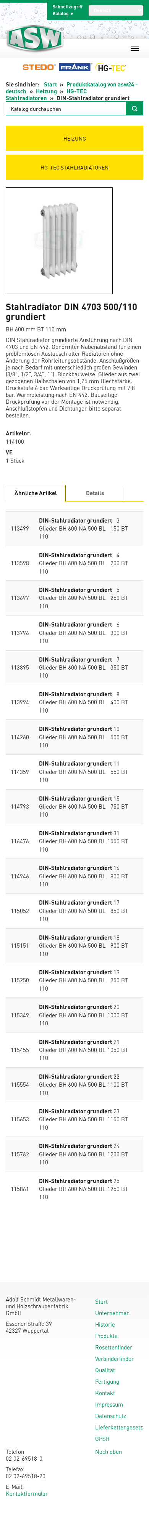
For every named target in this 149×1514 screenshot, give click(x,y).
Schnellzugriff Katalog (68, 10)
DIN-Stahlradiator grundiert (75, 520)
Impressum (109, 1404)
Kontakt (105, 1393)
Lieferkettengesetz (119, 1427)
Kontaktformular (27, 1493)
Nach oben (108, 1451)
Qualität (105, 1370)
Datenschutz (110, 1416)
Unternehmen (112, 1313)
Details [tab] (95, 493)
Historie (105, 1324)
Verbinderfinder (114, 1358)
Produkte (106, 1336)
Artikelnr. (18, 433)
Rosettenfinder (113, 1347)
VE (9, 452)
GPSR (102, 1438)
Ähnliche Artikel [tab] (36, 493)
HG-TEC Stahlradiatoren (46, 94)
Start (50, 84)
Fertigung (107, 1381)
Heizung (46, 91)
